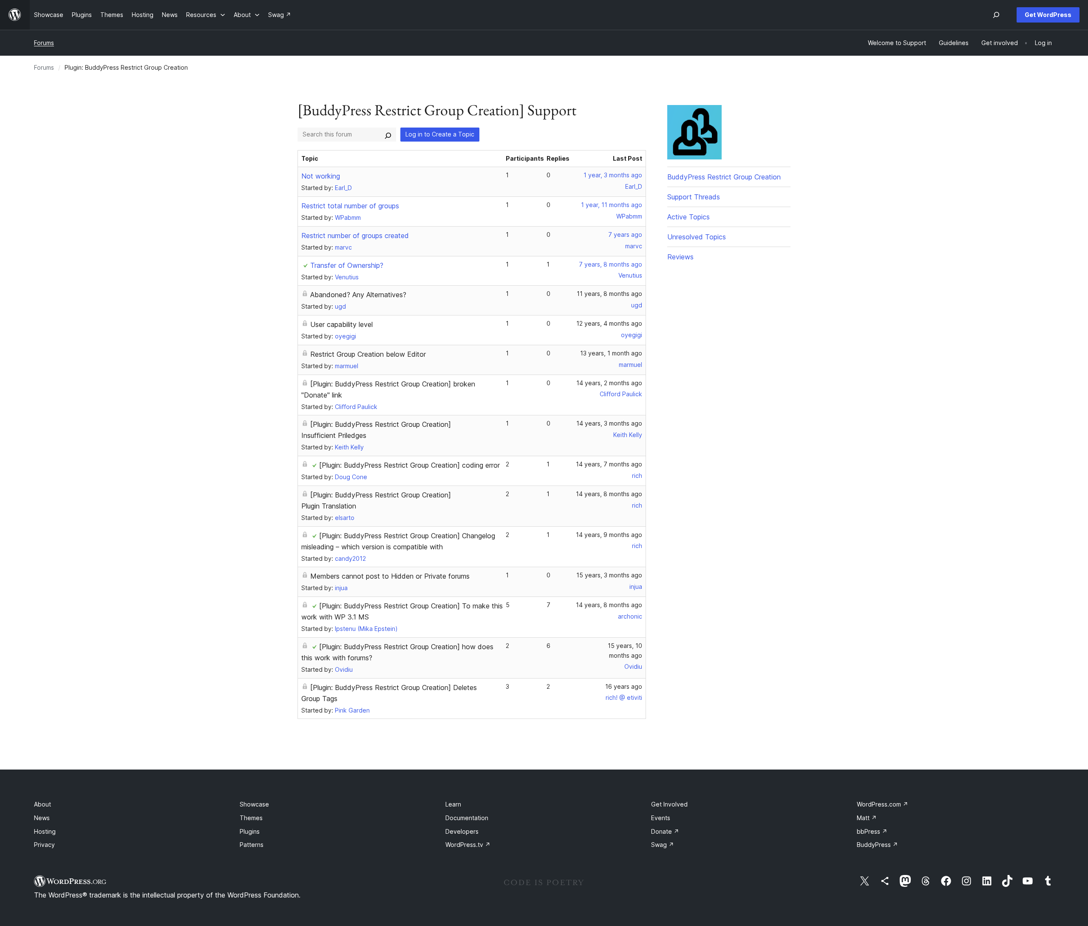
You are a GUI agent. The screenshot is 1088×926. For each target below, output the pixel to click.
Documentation (466, 817)
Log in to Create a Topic (439, 134)
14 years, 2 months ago (609, 382)
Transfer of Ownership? (346, 265)
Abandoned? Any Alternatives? (358, 294)
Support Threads (693, 197)
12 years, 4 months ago (609, 323)
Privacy (44, 844)
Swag (662, 844)
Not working (320, 176)
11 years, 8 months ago (609, 293)
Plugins (250, 831)
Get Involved (669, 804)
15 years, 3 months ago (609, 575)
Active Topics (688, 217)
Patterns (252, 844)
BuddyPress (877, 844)
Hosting (45, 831)
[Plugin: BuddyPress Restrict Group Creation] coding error (409, 465)
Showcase (254, 804)
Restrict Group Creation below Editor (368, 354)
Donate (665, 831)
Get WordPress (1048, 14)
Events (660, 817)
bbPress (872, 831)
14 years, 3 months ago (609, 423)
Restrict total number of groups (350, 206)
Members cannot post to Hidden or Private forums (390, 576)
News (42, 817)
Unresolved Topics (696, 237)
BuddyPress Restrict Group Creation (724, 177)
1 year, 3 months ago (613, 175)
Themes (251, 817)
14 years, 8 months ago (609, 493)
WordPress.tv (467, 844)
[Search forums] (388, 134)
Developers (462, 831)
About (42, 804)
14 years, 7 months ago (609, 464)
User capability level (341, 324)
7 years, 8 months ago (610, 264)
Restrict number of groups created (355, 235)
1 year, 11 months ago (611, 204)
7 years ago (625, 234)
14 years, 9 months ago (609, 534)
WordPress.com (882, 804)
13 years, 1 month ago (611, 353)
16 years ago (623, 686)
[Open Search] (996, 15)
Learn (453, 804)
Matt (867, 817)
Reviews (680, 257)
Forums (44, 42)
